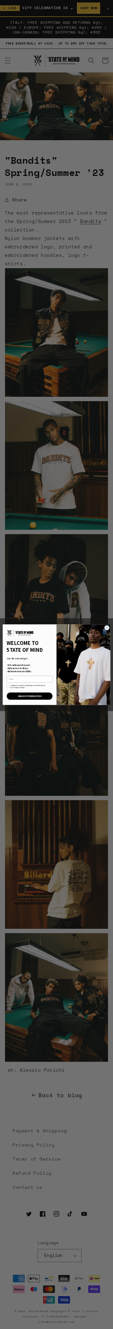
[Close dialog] (107, 627)
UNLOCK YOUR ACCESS (29, 696)
